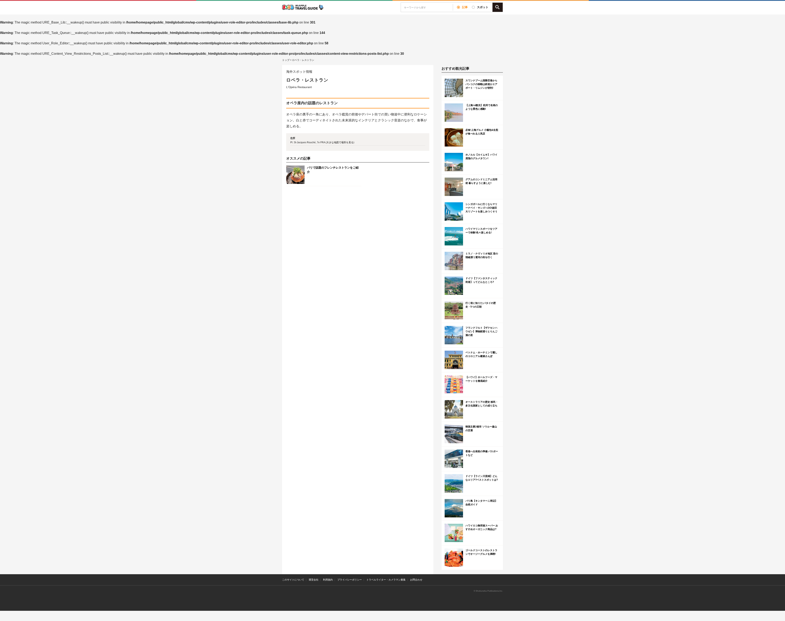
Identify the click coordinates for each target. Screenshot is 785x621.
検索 (497, 7)
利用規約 (328, 579)
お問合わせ (416, 579)
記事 (465, 7)
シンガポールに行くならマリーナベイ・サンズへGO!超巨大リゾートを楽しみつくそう (481, 208)
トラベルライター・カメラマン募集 (386, 579)
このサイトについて (293, 579)
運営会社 (313, 579)
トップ (285, 60)
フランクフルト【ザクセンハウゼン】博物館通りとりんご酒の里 (481, 331)
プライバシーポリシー (349, 579)
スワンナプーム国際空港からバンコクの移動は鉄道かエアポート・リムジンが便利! (481, 84)
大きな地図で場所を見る (339, 142)
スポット (482, 7)
